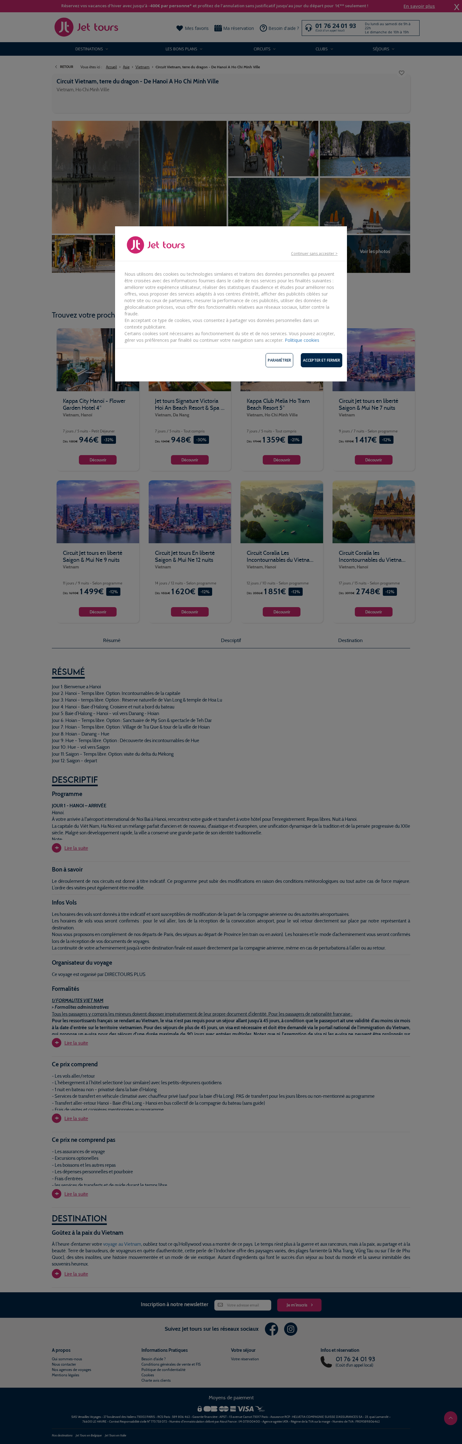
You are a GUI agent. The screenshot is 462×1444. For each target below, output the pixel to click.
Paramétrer (279, 360)
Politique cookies (302, 340)
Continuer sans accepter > (314, 253)
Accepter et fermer (321, 360)
